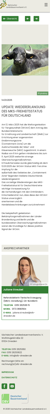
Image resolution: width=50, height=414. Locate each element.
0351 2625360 (19, 349)
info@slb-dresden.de (21, 355)
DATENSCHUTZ (9, 377)
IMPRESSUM (8, 372)
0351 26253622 (14, 352)
